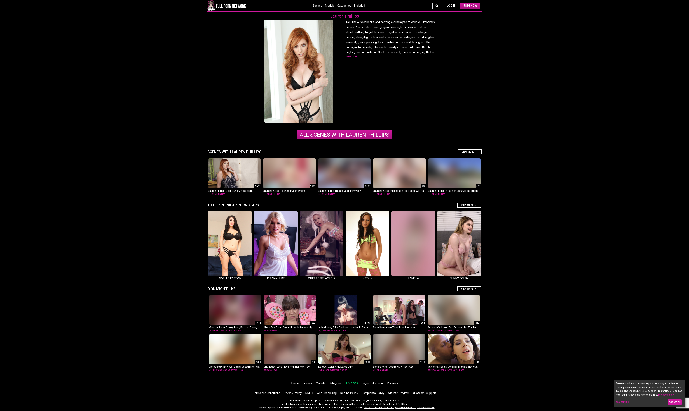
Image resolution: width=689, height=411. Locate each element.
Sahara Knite (382, 370)
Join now (377, 383)
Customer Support (424, 393)
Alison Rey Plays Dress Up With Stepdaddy (288, 327)
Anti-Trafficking (327, 393)
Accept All (675, 401)
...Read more (351, 56)
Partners (392, 383)
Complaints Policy (373, 393)
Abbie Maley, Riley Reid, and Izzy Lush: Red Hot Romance (350, 327)
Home (295, 383)
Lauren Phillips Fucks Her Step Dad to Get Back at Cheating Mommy (412, 190)
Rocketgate (389, 404)
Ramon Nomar (339, 370)
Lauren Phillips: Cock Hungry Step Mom (230, 190)
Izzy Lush (341, 330)
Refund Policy (349, 393)
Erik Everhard (436, 330)
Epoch (378, 404)
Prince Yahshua (438, 370)
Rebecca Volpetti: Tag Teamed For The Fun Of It (455, 327)
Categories (344, 5)
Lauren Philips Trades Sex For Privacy (339, 190)
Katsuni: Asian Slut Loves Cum (335, 366)
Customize (622, 401)
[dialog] (649, 393)
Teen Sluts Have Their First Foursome (394, 327)
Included (359, 5)
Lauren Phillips (344, 135)
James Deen (218, 330)
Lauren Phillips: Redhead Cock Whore (284, 190)
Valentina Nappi (457, 370)
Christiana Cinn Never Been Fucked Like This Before (238, 366)
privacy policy (666, 394)
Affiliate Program (398, 393)
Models (329, 5)
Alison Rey (271, 330)
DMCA (309, 393)
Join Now (470, 5)
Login (451, 5)
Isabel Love (271, 370)
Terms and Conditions (266, 393)
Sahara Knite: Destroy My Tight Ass (393, 366)
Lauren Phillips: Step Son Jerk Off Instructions (454, 190)
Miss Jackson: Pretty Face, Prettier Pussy (233, 327)
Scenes (317, 5)
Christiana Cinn (219, 370)
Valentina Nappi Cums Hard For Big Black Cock (454, 366)
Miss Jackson (234, 330)
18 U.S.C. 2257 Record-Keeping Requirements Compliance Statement (399, 407)
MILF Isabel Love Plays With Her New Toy (287, 366)
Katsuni (325, 370)
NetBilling (403, 404)
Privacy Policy (293, 393)
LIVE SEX (352, 383)
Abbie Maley (327, 330)
